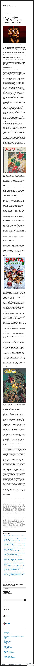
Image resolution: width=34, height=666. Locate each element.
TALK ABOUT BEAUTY (8, 641)
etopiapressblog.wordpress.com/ (10, 657)
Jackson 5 (13, 511)
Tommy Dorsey (12, 526)
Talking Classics (7, 646)
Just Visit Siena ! (7, 648)
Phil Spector (18, 517)
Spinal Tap (14, 522)
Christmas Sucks (5, 503)
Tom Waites (5, 526)
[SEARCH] (25, 600)
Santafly (4, 521)
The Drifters (18, 523)
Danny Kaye (19, 503)
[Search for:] (13, 600)
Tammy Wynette (19, 522)
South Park (7, 522)
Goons (22, 507)
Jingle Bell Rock (13, 512)
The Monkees (13, 524)
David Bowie (5, 504)
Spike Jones (11, 522)
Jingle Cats (17, 512)
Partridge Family (10, 517)
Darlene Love (23, 503)
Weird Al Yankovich (17, 526)
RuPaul (9, 520)
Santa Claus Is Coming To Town (18, 520)
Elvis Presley (17, 505)
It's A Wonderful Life (19, 510)
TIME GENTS (6, 632)
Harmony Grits (9, 508)
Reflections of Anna (7, 638)
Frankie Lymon (11, 506)
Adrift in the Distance (8, 647)
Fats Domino (7, 506)
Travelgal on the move (8, 633)
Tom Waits (8, 526)
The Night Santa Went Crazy (20, 524)
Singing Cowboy (8, 521)
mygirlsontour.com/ (7, 643)
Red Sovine (8, 518)
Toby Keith (23, 525)
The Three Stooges (9, 525)
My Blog (5, 655)
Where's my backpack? (8, 651)
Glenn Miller (19, 507)
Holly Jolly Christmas (8, 509)
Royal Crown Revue (17, 519)
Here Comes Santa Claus (18, 508)
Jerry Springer (8, 512)
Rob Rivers (16, 518)
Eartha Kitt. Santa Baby (9, 505)
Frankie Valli (15, 506)
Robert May (19, 518)
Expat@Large (6, 642)
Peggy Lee (14, 517)
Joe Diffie (20, 512)
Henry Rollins (13, 508)
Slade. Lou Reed (13, 521)
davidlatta (6, 5)
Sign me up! (6, 591)
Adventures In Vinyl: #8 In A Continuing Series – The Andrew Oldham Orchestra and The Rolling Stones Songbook (13, 569)
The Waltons (17, 525)
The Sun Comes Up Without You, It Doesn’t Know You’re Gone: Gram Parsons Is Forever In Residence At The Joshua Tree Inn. (14, 563)
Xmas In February (15, 527)
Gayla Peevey (21, 506)
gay (18, 506)
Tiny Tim (20, 525)
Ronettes (12, 519)
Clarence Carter (10, 503)
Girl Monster (15, 507)
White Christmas (7, 527)
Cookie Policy (19, 664)
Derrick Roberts (19, 504)
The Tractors (13, 525)
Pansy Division (5, 517)
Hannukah (5, 508)
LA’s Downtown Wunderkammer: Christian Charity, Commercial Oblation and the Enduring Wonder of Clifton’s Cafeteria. (13, 557)
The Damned (15, 523)
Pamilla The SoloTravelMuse (9, 652)
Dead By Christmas (10, 504)
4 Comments (20, 527)
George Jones (12, 507)
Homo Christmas (13, 509)
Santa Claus (12, 520)
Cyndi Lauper (15, 503)
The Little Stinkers (8, 524)
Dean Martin (15, 504)
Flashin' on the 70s (7, 653)
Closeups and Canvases (8, 656)
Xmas (11, 527)
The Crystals (11, 523)
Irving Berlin (14, 510)
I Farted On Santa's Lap (19, 509)
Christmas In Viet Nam (15, 502)
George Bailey (7, 507)
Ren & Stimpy (12, 518)
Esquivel (20, 505)
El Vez (14, 505)
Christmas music (21, 502)
